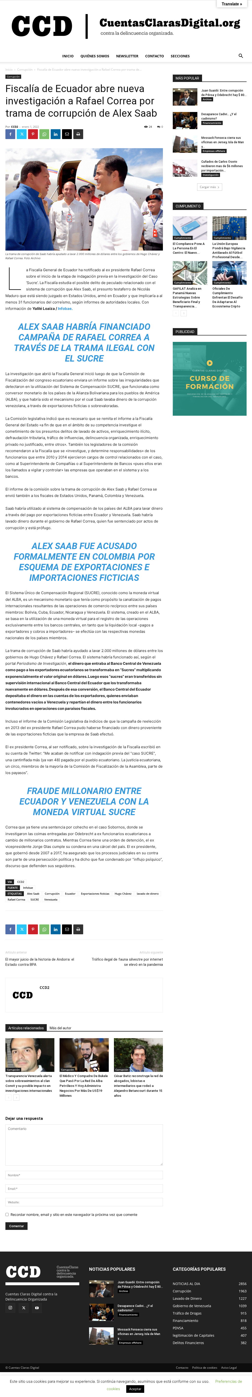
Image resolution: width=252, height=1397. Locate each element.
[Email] (67, 134)
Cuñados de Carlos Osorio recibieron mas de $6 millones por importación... (222, 166)
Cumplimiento (182, 237)
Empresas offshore (214, 151)
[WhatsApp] (44, 134)
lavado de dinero (148, 893)
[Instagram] (10, 1308)
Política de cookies (204, 1367)
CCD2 (14, 126)
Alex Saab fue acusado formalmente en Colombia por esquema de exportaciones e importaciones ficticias (84, 562)
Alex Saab (33, 893)
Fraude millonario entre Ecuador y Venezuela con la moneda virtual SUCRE (84, 801)
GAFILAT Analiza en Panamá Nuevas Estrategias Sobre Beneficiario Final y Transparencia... (187, 297)
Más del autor (60, 1028)
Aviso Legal (229, 1367)
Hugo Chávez (123, 893)
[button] (241, 56)
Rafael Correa (16, 899)
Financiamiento (212, 123)
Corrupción (24, 69)
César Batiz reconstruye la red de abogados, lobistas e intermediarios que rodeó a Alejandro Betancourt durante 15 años (138, 1085)
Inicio (9, 69)
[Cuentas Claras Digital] (126, 25)
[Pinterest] (33, 134)
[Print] (78, 134)
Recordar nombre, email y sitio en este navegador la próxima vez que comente (74, 1214)
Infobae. (65, 308)
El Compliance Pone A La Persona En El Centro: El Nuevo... (189, 248)
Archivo (207, 99)
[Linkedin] (56, 134)
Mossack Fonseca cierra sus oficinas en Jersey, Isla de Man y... (222, 142)
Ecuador (70, 893)
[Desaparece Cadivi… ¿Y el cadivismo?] (185, 120)
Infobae (28, 887)
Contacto (182, 1367)
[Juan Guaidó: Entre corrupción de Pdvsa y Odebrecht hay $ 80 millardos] (185, 97)
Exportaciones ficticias (95, 893)
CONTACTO (154, 56)
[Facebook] (10, 134)
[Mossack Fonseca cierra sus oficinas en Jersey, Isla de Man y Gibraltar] (185, 144)
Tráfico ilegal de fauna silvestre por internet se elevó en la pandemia (127, 962)
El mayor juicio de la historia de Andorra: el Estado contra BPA (39, 962)
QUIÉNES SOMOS (94, 56)
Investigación (211, 174)
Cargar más (208, 187)
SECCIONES (180, 56)
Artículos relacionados (26, 1028)
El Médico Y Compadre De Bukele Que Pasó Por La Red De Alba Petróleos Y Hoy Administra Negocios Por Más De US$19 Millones (84, 1085)
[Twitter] (22, 134)
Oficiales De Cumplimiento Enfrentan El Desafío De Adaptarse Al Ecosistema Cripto (227, 297)
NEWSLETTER (127, 56)
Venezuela (50, 899)
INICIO (68, 56)
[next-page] (16, 1098)
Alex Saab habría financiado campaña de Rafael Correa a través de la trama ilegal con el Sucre (84, 343)
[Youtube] (37, 1308)
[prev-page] (8, 1098)
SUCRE (35, 899)
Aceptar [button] (135, 1389)
